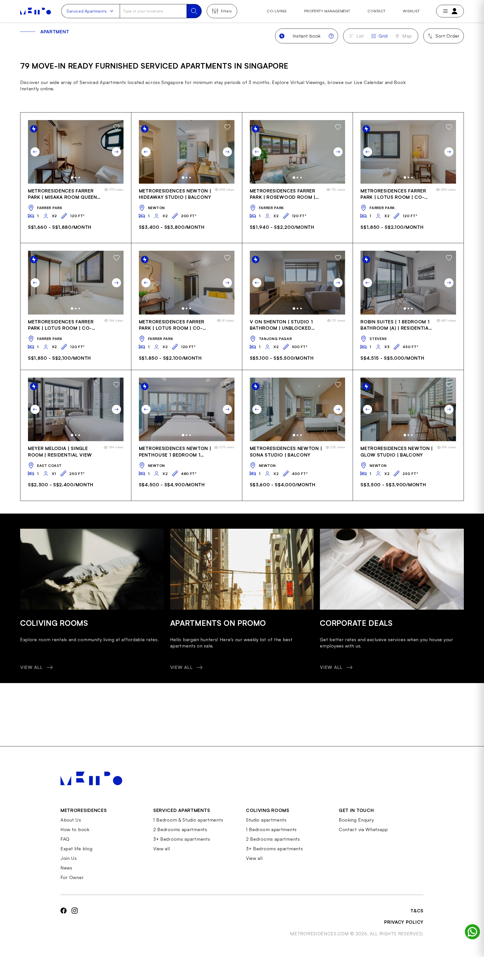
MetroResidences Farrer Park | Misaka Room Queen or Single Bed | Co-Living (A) (62, 194)
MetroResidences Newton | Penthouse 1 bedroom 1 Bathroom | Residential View (175, 451)
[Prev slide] (35, 151)
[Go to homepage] (35, 11)
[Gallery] (76, 152)
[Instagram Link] (75, 922)
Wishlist (411, 11)
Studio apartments (266, 820)
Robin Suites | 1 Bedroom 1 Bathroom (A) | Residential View (395, 325)
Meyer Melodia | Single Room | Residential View (60, 451)
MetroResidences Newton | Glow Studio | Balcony (396, 451)
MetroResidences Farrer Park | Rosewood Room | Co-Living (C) (282, 194)
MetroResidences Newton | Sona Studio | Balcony (286, 451)
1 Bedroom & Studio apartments (188, 820)
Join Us (68, 858)
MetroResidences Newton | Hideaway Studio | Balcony (175, 194)
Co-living (277, 11)
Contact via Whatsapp (363, 829)
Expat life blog (76, 848)
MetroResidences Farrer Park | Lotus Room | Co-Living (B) (393, 194)
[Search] (194, 11)
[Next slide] (116, 151)
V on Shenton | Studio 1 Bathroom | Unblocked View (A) (281, 325)
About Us (70, 820)
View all (161, 848)
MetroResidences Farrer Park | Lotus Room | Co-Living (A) (171, 325)
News (66, 867)
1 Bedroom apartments (271, 829)
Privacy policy (404, 922)
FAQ (65, 839)
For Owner (72, 877)
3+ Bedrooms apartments (181, 839)
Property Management (327, 11)
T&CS (417, 910)
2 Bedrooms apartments (180, 829)
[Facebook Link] (63, 922)
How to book (74, 829)
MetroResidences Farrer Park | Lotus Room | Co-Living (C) (61, 325)
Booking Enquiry (356, 820)
